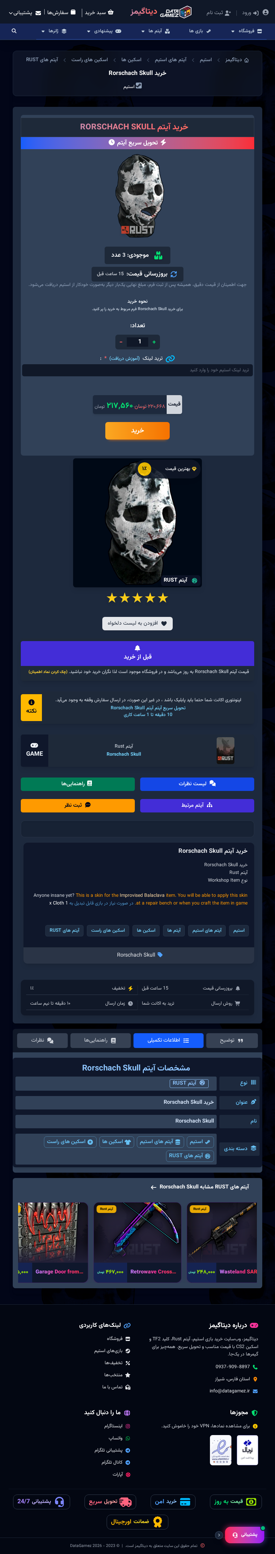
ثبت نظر (73, 805)
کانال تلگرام (112, 1462)
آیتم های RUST (42, 60)
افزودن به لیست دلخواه (133, 623)
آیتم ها (173, 930)
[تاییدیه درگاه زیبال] (247, 1450)
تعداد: (137, 326)
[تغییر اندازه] (219, 1535)
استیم (206, 60)
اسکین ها (131, 60)
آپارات (118, 1474)
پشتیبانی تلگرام (108, 1450)
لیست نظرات (193, 784)
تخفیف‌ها (113, 1363)
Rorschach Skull (124, 754)
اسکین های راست (89, 60)
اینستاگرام (113, 1426)
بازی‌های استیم (108, 1351)
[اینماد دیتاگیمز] (220, 1450)
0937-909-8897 (233, 1367)
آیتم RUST (184, 1083)
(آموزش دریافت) (124, 358)
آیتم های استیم (170, 60)
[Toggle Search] (14, 32)
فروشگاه (114, 1339)
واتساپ (115, 1438)
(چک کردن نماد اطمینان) (48, 672)
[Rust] (226, 750)
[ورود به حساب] (266, 13)
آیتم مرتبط (193, 805)
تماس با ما (112, 1387)
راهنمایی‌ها (73, 784)
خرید (137, 430)
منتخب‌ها (113, 1375)
